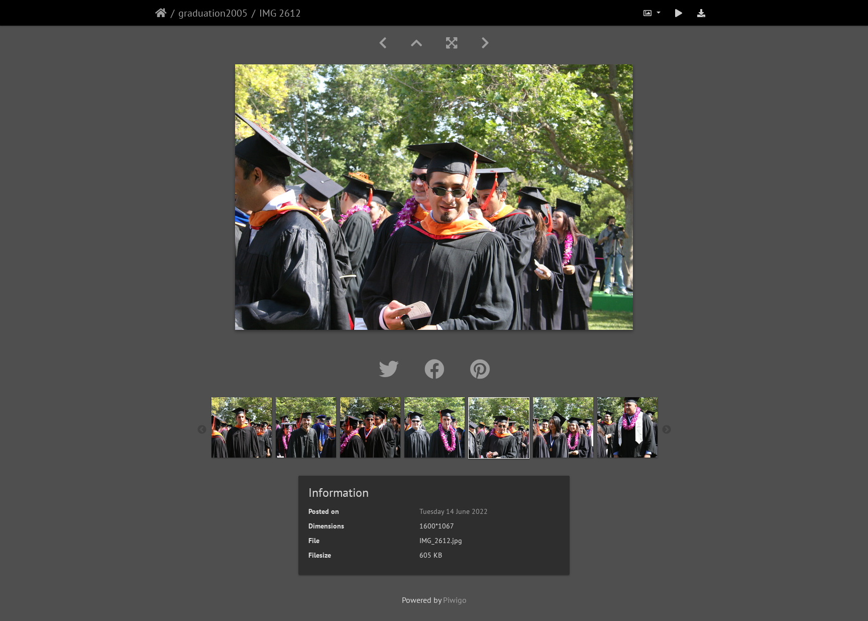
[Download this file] (701, 13)
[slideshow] (678, 13)
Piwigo (455, 600)
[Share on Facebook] (437, 369)
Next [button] (667, 430)
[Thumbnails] (416, 43)
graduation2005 (213, 13)
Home (161, 13)
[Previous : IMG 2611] (383, 43)
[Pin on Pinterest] (480, 369)
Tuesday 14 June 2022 (453, 511)
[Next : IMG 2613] (485, 43)
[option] (241, 427)
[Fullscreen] (451, 43)
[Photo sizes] (651, 13)
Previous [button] (202, 430)
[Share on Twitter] (391, 369)
